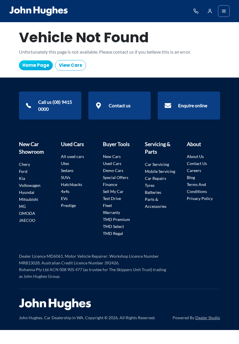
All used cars (72, 156)
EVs (64, 198)
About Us (195, 156)
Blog (191, 177)
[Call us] (196, 11)
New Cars (112, 156)
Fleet (107, 205)
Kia (22, 178)
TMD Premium (116, 219)
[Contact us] (210, 11)
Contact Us (197, 163)
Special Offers (115, 177)
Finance (110, 184)
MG (22, 206)
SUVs (65, 177)
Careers (194, 170)
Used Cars (112, 163)
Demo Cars (113, 170)
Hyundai (26, 192)
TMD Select (113, 226)
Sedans (67, 170)
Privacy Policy (200, 198)
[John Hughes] (38, 11)
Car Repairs (155, 178)
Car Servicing (157, 164)
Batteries (153, 192)
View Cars (70, 65)
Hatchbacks (71, 184)
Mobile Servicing (160, 171)
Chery (24, 164)
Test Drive (112, 198)
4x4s (65, 191)
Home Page (35, 65)
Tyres (149, 185)
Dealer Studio (207, 317)
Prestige (68, 205)
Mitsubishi (28, 199)
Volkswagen (30, 185)
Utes (65, 163)
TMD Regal (113, 233)
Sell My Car (113, 191)
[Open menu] (224, 11)
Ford (23, 171)
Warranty (111, 212)
